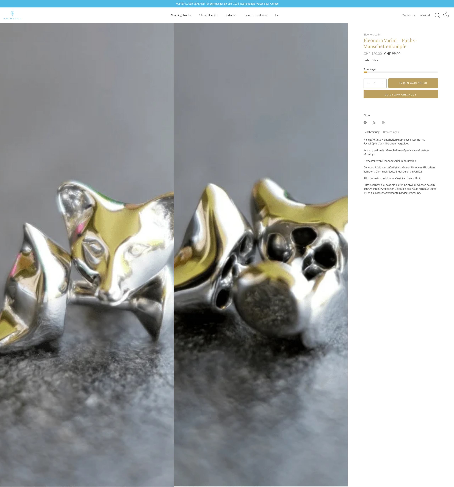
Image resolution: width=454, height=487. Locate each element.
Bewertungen (391, 131)
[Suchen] (437, 15)
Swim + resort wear (256, 15)
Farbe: (367, 60)
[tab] (373, 132)
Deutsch (407, 15)
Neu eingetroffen (181, 15)
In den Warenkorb (413, 83)
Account (425, 15)
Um (277, 15)
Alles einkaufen (208, 15)
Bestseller (231, 15)
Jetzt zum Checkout (400, 94)
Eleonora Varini (372, 34)
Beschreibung (372, 131)
